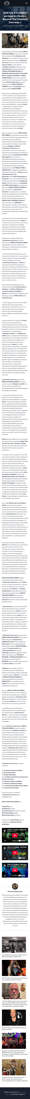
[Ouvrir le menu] (26, 3)
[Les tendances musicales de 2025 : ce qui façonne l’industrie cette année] (15, 945)
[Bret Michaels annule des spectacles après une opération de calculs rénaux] (15, 968)
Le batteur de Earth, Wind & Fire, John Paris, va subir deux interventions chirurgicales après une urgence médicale (14, 1079)
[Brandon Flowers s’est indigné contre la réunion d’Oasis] (15, 1018)
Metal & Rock (15, 10)
